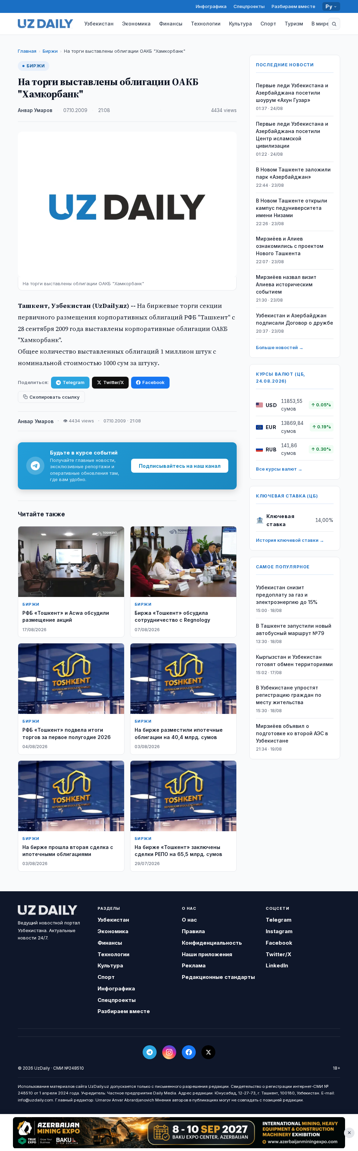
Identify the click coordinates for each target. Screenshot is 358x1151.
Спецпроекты (249, 6)
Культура (240, 24)
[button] (334, 24)
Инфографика (211, 6)
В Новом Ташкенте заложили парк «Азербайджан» (293, 173)
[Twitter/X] (208, 1052)
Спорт (268, 24)
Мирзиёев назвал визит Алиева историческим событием (286, 284)
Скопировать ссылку (54, 397)
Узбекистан (99, 24)
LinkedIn (277, 965)
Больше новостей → (279, 347)
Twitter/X (113, 382)
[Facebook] (189, 1052)
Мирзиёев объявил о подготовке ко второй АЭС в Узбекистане (292, 733)
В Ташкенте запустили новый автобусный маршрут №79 (293, 629)
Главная (27, 51)
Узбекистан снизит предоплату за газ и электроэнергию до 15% (286, 594)
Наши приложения (207, 954)
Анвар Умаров (35, 110)
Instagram (279, 931)
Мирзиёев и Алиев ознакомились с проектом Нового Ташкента (289, 246)
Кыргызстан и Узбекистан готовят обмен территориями (294, 660)
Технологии (206, 24)
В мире (320, 24)
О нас (189, 919)
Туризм (294, 24)
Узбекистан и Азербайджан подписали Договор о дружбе (294, 319)
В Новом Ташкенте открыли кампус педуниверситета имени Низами (291, 208)
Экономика (136, 24)
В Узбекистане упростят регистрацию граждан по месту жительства (288, 695)
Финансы (170, 24)
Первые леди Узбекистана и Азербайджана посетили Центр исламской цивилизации (292, 135)
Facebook (153, 382)
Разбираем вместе (293, 6)
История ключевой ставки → (290, 540)
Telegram (74, 382)
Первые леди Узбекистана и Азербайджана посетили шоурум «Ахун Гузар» (292, 92)
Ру (328, 6)
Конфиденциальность (212, 942)
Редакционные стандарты (218, 977)
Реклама (194, 965)
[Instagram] (169, 1052)
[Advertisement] (179, 1132)
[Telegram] (150, 1052)
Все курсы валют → (279, 469)
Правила (193, 931)
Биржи (50, 51)
